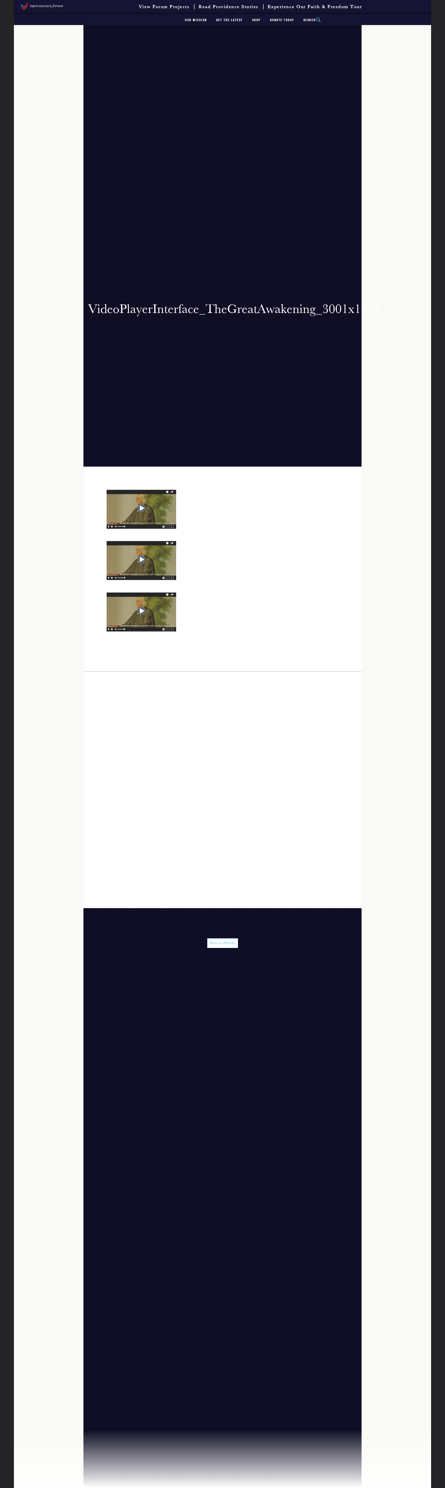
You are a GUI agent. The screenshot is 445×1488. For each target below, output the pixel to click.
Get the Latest (229, 20)
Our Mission (196, 20)
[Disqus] (222, 730)
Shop (256, 20)
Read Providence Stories (228, 7)
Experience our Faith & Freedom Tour (315, 7)
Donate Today (282, 20)
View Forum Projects (164, 7)
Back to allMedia (222, 943)
